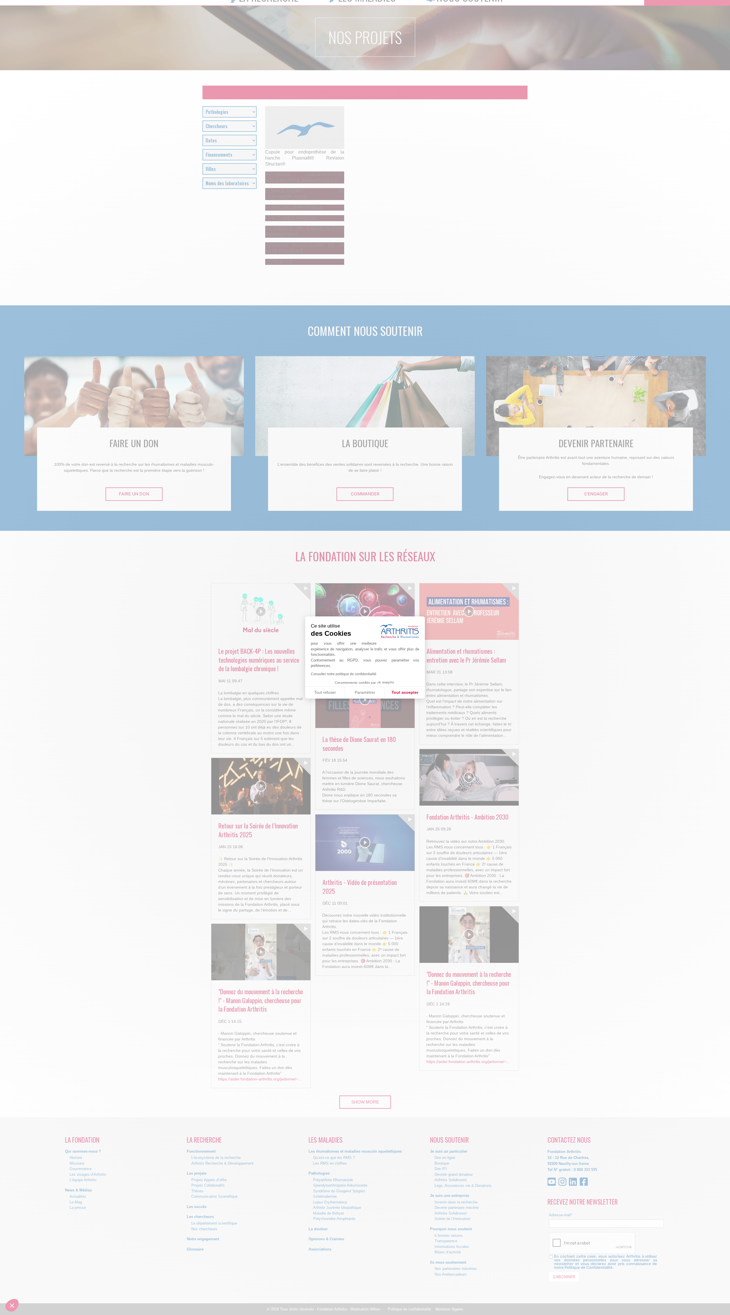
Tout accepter (405, 692)
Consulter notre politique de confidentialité (343, 674)
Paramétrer (365, 692)
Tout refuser (325, 692)
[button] (12, 1305)
